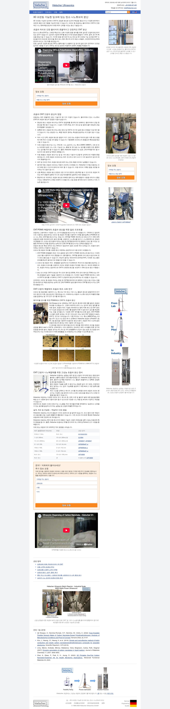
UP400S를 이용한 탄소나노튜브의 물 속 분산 (66, 550)
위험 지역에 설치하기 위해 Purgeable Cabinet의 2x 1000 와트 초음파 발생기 (66, 225)
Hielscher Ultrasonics (63, 5)
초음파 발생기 (38, 12)
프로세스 (48, 12)
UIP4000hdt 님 (83, 448)
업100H (80, 437)
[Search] (128, 12)
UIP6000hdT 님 (83, 451)
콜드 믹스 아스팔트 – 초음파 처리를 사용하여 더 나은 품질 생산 (59, 575)
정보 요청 (66, 103)
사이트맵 (68, 703)
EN (133, 12)
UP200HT (81, 441)
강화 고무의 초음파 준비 (45, 567)
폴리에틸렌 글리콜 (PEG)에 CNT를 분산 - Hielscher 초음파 (66, 85)
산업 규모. (110, 693)
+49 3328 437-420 (131, 5)
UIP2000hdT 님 (83, 444)
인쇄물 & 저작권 (79, 703)
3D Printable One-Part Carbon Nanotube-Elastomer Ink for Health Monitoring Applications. (68, 656)
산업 (55, 12)
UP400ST (88, 441)
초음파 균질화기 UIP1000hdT (121, 222)
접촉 (61, 12)
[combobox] (116, 12)
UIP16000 (81, 454)
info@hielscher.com (130, 8)
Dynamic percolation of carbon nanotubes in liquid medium (64, 650)
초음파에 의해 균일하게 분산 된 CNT (50, 564)
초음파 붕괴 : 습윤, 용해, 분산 (47, 572)
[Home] (41, 4)
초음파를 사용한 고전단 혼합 (47, 570)
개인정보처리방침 (93, 703)
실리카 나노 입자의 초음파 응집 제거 (50, 578)
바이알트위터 (82, 434)
